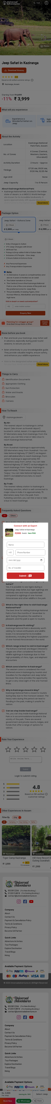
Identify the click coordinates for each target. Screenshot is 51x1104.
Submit (22, 576)
